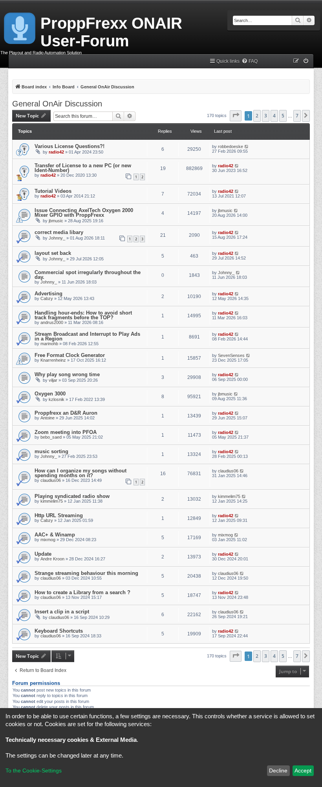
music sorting (51, 451)
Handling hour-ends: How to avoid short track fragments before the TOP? (83, 315)
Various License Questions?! (69, 146)
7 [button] (297, 115)
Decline (278, 770)
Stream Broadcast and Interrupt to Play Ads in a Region (87, 336)
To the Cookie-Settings (33, 770)
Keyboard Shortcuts (59, 631)
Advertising (48, 293)
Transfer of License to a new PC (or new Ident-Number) (83, 168)
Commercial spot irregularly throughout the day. (88, 274)
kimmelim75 (51, 501)
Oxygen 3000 (50, 394)
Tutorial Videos (53, 191)
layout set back (53, 253)
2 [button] (257, 115)
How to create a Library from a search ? (82, 592)
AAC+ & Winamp (55, 535)
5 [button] (283, 115)
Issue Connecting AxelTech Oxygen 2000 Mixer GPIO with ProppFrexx (84, 212)
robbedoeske (230, 146)
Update (43, 554)
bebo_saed (51, 437)
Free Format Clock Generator (70, 355)
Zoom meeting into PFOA (66, 432)
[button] (236, 115)
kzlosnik (56, 399)
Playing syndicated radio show (72, 496)
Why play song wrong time (67, 374)
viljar (53, 380)
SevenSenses (231, 355)
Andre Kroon (52, 558)
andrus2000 (51, 322)
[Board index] (20, 27)
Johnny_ (57, 238)
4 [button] (274, 115)
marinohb (49, 343)
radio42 (56, 152)
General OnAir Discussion (57, 103)
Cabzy (46, 298)
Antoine (47, 417)
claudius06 (50, 480)
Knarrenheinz (53, 360)
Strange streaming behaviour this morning (86, 573)
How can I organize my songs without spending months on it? (80, 473)
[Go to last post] (246, 146)
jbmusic (56, 220)
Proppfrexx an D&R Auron (66, 413)
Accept (303, 770)
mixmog (47, 539)
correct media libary (59, 232)
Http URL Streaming (59, 515)
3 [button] (265, 115)
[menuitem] (250, 61)
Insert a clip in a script (62, 612)
